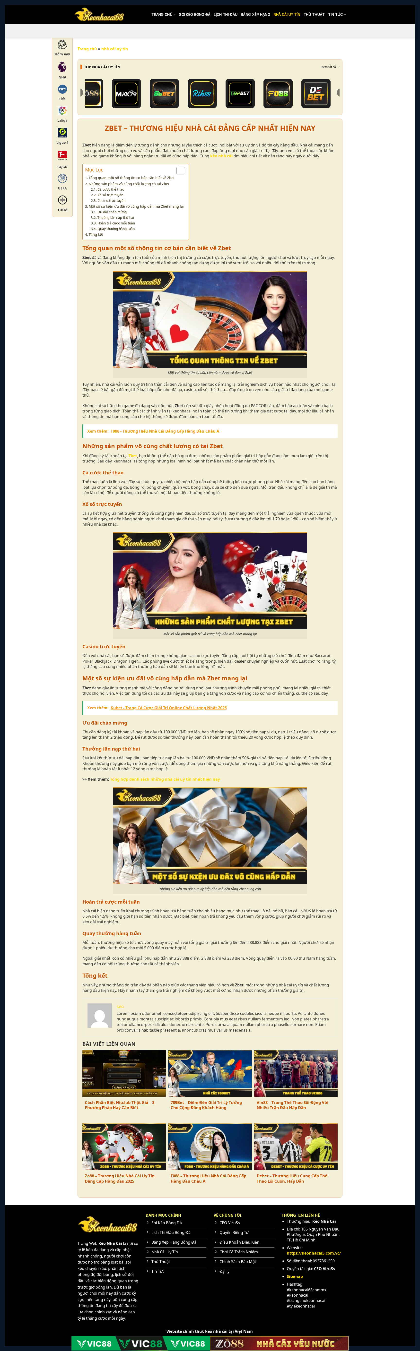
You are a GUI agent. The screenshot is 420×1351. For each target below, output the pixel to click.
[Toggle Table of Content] (178, 170)
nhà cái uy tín (287, 14)
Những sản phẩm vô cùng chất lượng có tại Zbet (129, 183)
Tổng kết (96, 234)
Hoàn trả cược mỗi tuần (116, 223)
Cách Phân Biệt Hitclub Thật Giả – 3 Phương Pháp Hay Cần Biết (119, 1105)
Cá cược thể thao (110, 189)
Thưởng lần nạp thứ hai (115, 217)
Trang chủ (162, 14)
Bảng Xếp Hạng (255, 14)
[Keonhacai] (99, 14)
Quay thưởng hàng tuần (116, 228)
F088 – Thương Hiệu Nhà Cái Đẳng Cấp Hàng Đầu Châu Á (208, 1178)
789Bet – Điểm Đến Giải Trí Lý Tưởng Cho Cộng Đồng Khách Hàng (206, 1105)
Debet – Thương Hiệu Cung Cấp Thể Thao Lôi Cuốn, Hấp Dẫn (292, 1178)
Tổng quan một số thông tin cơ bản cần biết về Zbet (132, 177)
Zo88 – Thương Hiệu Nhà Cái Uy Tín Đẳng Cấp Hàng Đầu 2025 (120, 1178)
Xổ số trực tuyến (110, 195)
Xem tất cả (329, 67)
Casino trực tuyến (111, 200)
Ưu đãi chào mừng (112, 212)
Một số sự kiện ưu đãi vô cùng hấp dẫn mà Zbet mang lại (136, 206)
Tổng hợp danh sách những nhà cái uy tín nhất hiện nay (165, 779)
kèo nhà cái (221, 156)
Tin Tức (335, 14)
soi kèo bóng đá (194, 14)
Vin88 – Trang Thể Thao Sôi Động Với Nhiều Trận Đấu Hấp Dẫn (292, 1105)
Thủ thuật (314, 14)
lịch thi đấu (225, 14)
